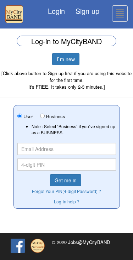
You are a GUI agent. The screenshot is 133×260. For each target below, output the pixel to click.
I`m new (66, 59)
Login (56, 11)
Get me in (66, 180)
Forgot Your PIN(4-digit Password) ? (66, 191)
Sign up (87, 11)
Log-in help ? (66, 201)
